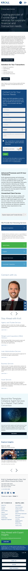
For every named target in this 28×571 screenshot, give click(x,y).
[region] (14, 560)
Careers (3, 512)
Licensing (17, 519)
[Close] (25, 552)
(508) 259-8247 (25, 308)
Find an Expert (4, 514)
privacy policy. (17, 161)
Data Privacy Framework (21, 513)
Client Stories (4, 510)
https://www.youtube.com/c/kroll (14, 492)
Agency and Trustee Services (6, 304)
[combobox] (15, 496)
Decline (14, 564)
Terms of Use (18, 525)
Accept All (14, 560)
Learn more (3, 330)
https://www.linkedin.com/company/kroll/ (8, 493)
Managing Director (5, 303)
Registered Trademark (6, 519)
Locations (3, 516)
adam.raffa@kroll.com (25, 305)
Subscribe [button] (6, 541)
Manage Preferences (14, 568)
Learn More (6, 78)
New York (3, 305)
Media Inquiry (4, 517)
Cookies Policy (18, 509)
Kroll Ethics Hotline (19, 517)
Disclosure (17, 515)
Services (3, 507)
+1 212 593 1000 (5, 489)
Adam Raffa (25, 303)
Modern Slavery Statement (19, 521)
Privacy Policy (18, 523)
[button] (20, 2)
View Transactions (8, 59)
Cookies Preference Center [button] (19, 511)
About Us (3, 505)
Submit (5, 154)
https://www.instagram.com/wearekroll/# (5, 493)
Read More (14, 433)
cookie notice (15, 556)
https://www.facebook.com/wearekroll (2, 493)
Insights (3, 509)
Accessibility (18, 505)
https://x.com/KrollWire (11, 493)
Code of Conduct (19, 507)
